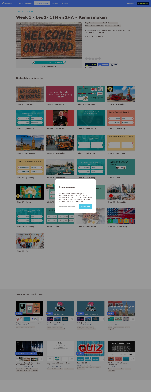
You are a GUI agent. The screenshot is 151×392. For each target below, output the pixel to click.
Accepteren (85, 206)
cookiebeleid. (78, 201)
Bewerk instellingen (67, 206)
